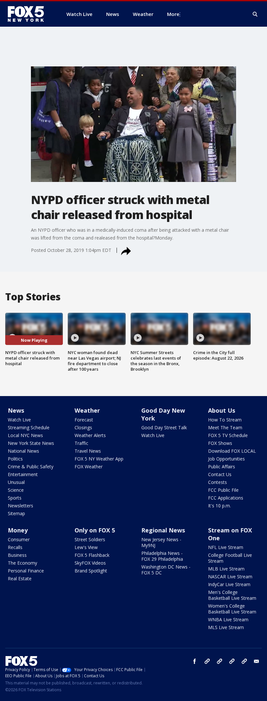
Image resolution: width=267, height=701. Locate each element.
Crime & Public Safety (30, 466)
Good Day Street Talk (164, 427)
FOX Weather (89, 466)
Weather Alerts (90, 435)
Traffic (81, 443)
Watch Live (19, 420)
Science (16, 490)
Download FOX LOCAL (232, 451)
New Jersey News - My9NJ (161, 542)
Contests (217, 482)
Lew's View (86, 547)
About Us (221, 410)
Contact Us (220, 474)
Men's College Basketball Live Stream (232, 595)
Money (18, 530)
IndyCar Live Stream (229, 584)
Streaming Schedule (28, 427)
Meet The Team (225, 427)
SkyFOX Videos (90, 563)
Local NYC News (25, 435)
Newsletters (20, 505)
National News (23, 451)
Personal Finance (26, 571)
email (256, 661)
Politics (15, 459)
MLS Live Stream (226, 627)
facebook (195, 661)
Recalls (15, 547)
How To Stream (225, 420)
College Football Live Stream (230, 558)
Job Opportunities (226, 459)
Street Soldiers (90, 539)
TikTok (219, 661)
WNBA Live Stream (228, 619)
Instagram (207, 661)
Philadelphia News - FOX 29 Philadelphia (162, 556)
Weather (87, 410)
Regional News (163, 530)
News (16, 410)
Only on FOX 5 (95, 530)
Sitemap (16, 513)
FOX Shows (220, 443)
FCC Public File (223, 490)
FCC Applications (225, 498)
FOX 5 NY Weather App (99, 459)
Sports (14, 498)
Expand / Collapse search (255, 14)
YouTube (232, 661)
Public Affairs (221, 466)
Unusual (16, 482)
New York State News (31, 443)
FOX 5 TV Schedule (228, 435)
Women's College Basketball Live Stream (232, 609)
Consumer (19, 539)
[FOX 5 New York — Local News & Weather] (29, 14)
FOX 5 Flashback (92, 555)
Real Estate (20, 578)
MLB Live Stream (226, 569)
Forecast (84, 420)
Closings (83, 427)
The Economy (22, 563)
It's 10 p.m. (219, 505)
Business (17, 555)
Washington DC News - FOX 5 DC (165, 570)
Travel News (88, 451)
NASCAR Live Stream (230, 576)
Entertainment (23, 474)
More (173, 14)
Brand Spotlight (91, 571)
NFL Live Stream (225, 547)
